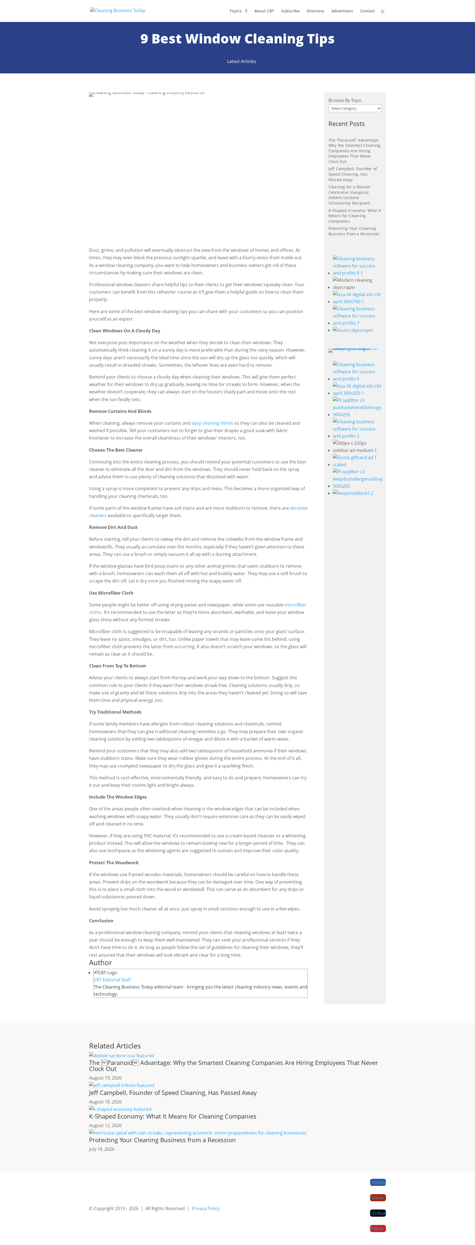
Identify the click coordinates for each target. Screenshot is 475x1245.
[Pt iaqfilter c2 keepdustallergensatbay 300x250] (358, 486)
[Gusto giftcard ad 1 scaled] (358, 465)
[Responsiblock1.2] (353, 493)
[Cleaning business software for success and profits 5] (358, 436)
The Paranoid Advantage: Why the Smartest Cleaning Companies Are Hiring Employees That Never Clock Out (233, 1065)
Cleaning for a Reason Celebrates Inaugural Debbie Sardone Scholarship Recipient (349, 195)
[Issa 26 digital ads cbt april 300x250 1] (358, 393)
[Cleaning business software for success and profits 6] (358, 379)
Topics (236, 11)
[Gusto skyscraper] (353, 330)
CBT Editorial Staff (112, 980)
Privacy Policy (206, 1208)
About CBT (264, 11)
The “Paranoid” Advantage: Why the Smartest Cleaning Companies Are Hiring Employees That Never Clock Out (354, 150)
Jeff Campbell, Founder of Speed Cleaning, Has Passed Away (352, 174)
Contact (367, 11)
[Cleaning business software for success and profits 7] (357, 323)
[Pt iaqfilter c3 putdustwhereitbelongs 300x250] (358, 415)
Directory (315, 11)
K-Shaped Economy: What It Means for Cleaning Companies (354, 216)
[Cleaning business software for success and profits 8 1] (357, 273)
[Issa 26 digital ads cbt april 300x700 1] (357, 302)
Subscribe (290, 11)
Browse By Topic (345, 100)
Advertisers (342, 11)
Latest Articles (241, 61)
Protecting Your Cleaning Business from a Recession (354, 231)
